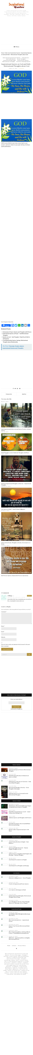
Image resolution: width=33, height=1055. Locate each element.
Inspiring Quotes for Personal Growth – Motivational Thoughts (19, 794)
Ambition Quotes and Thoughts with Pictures (20, 817)
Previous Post (9, 394)
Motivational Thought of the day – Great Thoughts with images (19, 788)
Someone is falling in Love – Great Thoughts (20, 878)
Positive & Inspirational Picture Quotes (19, 884)
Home (2, 53)
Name (3, 626)
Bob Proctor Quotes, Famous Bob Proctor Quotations (14, 575)
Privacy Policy (22, 945)
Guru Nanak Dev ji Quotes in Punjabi (18, 859)
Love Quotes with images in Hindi (17, 890)
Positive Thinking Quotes (24, 61)
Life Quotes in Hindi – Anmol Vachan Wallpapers (13, 509)
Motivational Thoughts (9, 61)
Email (2, 631)
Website (3, 637)
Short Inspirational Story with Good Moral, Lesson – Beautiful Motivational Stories (19, 932)
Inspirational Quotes (23, 60)
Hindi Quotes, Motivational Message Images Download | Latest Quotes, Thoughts (20, 806)
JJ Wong (10, 595)
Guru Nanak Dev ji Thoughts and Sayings (19, 865)
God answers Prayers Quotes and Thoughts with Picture (17, 332)
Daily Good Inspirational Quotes (12, 53)
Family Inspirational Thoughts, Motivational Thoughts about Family (20, 896)
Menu (17, 46)
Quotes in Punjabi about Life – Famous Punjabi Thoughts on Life (18, 848)
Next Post (24, 394)
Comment (3, 611)
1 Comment (21, 68)
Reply (29, 595)
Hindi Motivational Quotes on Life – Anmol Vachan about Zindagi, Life (19, 812)
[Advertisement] (16, 32)
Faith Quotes (25, 57)
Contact (14, 945)
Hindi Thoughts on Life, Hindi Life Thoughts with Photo (15, 452)
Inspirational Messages (9, 60)
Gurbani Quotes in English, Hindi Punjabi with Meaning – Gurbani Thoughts (20, 854)
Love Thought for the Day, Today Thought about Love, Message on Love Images (19, 902)
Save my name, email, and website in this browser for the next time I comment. (15, 645)
